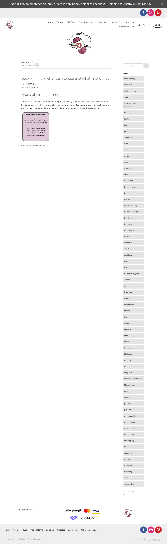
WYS (126, 143)
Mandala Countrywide (133, 378)
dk (125, 286)
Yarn (58, 22)
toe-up (127, 459)
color (126, 261)
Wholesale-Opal (126, 26)
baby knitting (129, 187)
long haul (128, 366)
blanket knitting (130, 205)
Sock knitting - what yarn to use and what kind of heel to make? (65, 80)
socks (126, 97)
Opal (126, 131)
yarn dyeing (129, 484)
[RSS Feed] (124, 494)
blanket (127, 199)
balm (126, 193)
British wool (129, 217)
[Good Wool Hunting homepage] (20, 25)
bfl (125, 112)
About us (128, 168)
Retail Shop (129, 434)
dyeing (127, 298)
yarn (126, 149)
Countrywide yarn (131, 273)
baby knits (128, 180)
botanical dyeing (131, 211)
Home (50, 22)
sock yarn (128, 84)
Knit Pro (127, 360)
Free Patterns (86, 22)
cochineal (128, 255)
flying (126, 323)
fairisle (127, 310)
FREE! (70, 22)
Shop (157, 24)
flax (125, 317)
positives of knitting (132, 416)
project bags (129, 422)
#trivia (126, 156)
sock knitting (129, 78)
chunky (127, 248)
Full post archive (129, 491)
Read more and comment (33, 145)
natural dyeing (130, 90)
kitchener (128, 354)
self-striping (129, 440)
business (128, 236)
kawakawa (128, 347)
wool (126, 477)
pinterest (128, 409)
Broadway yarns (130, 230)
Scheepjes (128, 137)
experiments (129, 304)
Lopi (126, 125)
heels (126, 335)
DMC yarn (128, 292)
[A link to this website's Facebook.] (143, 12)
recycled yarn (129, 428)
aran (126, 174)
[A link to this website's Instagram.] (150, 12)
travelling (128, 471)
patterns (127, 403)
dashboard (22, 539)
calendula (128, 242)
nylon (126, 397)
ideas (126, 341)
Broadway (128, 224)
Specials (102, 22)
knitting (127, 118)
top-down (128, 465)
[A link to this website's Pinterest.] (158, 12)
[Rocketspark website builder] (148, 540)
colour (127, 267)
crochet (127, 279)
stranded (128, 453)
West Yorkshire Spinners (130, 105)
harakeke (128, 329)
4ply (126, 162)
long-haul (128, 372)
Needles (114, 22)
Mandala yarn (129, 385)
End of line (129, 22)
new (126, 391)
